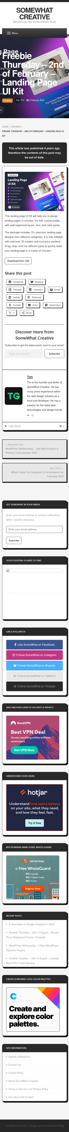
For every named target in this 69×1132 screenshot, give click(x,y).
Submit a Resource (19, 1056)
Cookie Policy (15, 1073)
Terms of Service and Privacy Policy (28, 1089)
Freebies (7, 100)
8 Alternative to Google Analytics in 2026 (31, 924)
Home (5, 126)
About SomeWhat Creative (23, 1081)
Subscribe (54, 353)
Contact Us (14, 1064)
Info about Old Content (21, 1097)
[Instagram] (32, 415)
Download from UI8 (18, 261)
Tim (30, 377)
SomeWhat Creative (34, 13)
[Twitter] (28, 415)
